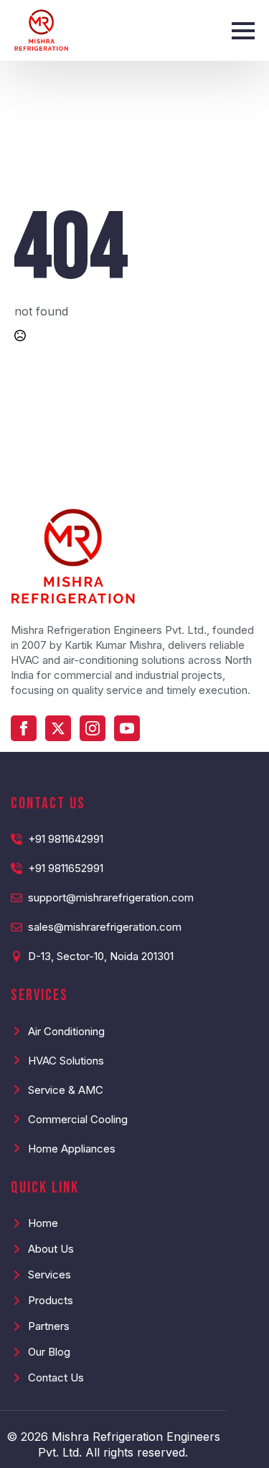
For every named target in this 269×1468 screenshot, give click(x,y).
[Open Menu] (243, 30)
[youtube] (127, 728)
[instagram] (92, 728)
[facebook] (24, 728)
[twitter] (58, 728)
